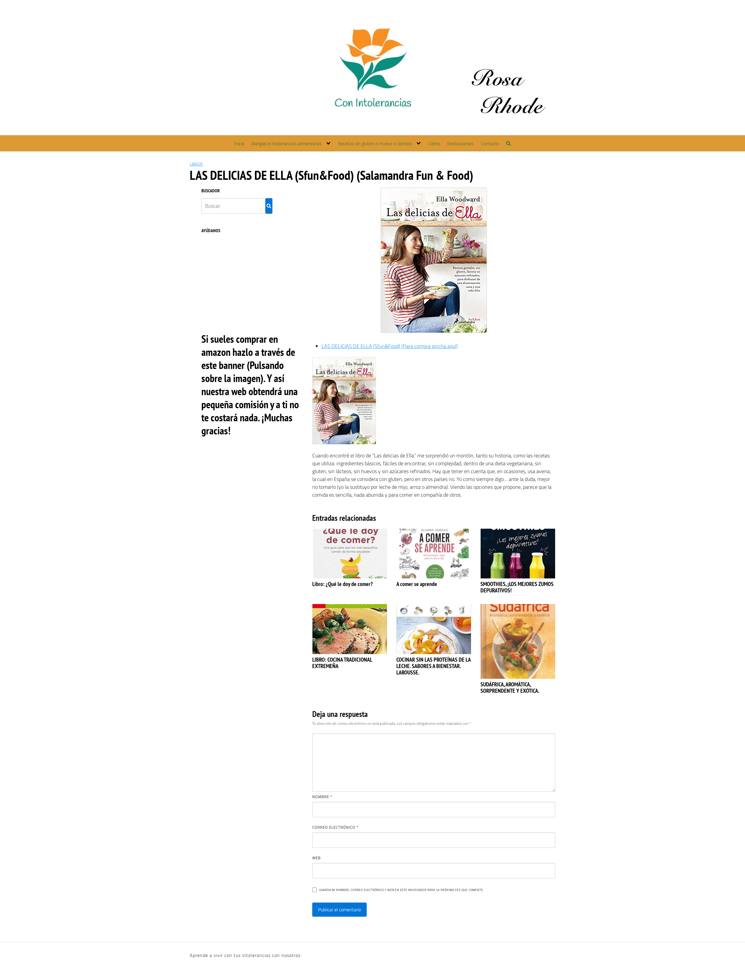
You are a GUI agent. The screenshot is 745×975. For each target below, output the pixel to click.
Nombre (322, 797)
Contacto (490, 143)
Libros (434, 143)
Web (316, 858)
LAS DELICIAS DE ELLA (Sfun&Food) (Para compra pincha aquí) (390, 346)
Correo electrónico (335, 827)
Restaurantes (460, 143)
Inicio (239, 143)
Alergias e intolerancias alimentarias (286, 143)
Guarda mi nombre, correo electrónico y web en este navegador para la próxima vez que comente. (401, 889)
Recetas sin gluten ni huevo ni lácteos (375, 143)
